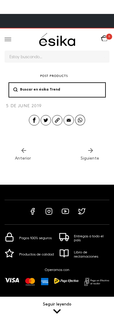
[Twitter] (81, 214)
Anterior (23, 158)
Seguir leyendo (57, 304)
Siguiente (90, 158)
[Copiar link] (57, 125)
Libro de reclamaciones (86, 254)
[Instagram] (49, 214)
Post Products (54, 76)
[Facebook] (32, 214)
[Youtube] (65, 214)
